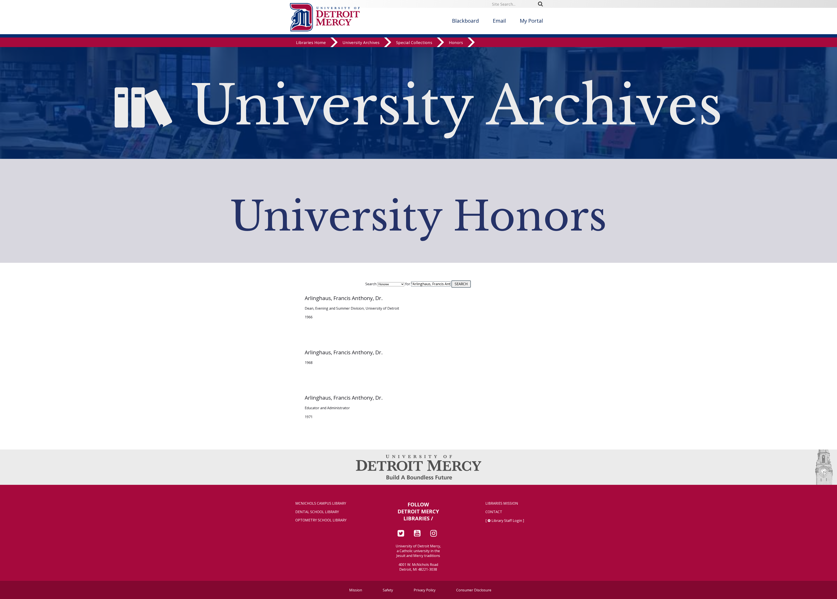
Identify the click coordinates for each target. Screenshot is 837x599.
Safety (388, 590)
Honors (456, 42)
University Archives (360, 42)
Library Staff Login (507, 520)
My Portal (531, 20)
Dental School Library (317, 512)
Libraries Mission (501, 503)
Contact (493, 512)
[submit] (542, 4)
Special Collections (414, 42)
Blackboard (465, 20)
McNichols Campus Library (320, 503)
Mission (355, 590)
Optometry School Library (321, 520)
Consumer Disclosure (473, 590)
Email (499, 20)
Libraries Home (311, 42)
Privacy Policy (425, 590)
